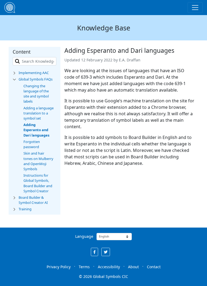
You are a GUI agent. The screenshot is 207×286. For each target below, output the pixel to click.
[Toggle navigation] (195, 7)
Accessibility (109, 266)
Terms (84, 266)
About (133, 266)
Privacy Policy (59, 266)
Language (84, 236)
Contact (154, 266)
